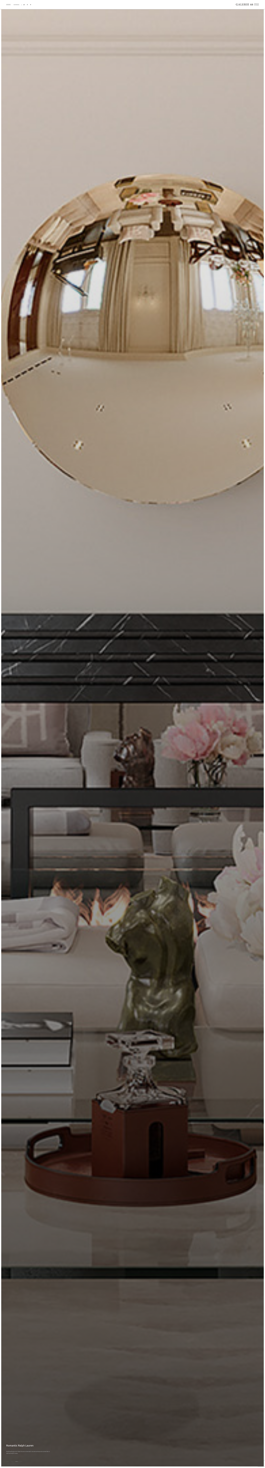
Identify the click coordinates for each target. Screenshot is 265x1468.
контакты (16, 4)
